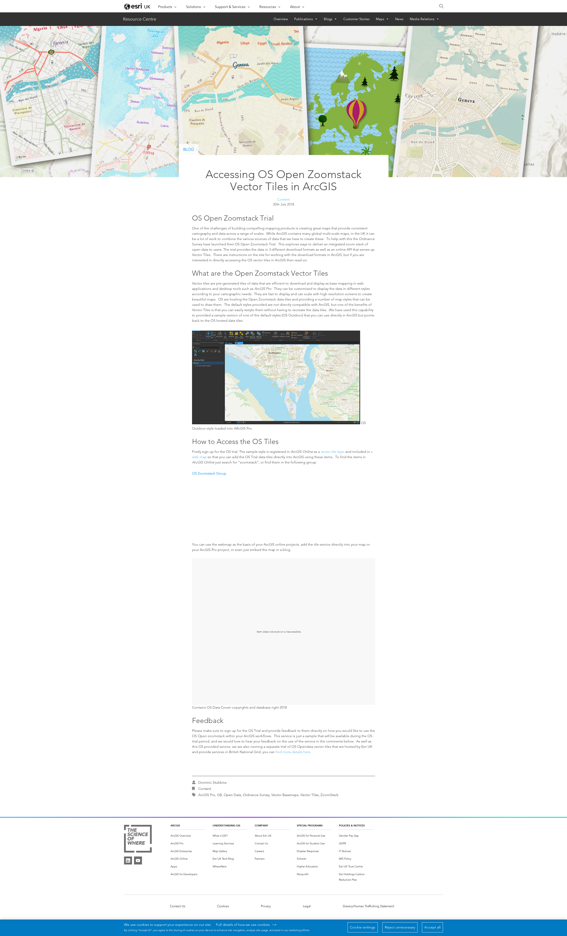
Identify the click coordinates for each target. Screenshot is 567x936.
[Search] (441, 6)
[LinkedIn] (128, 860)
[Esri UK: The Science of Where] (138, 839)
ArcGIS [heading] (175, 825)
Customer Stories (356, 19)
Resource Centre (139, 19)
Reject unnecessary (400, 927)
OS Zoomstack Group (209, 473)
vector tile (329, 452)
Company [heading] (261, 825)
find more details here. (293, 752)
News (399, 19)
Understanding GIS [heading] (226, 825)
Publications (303, 19)
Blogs (328, 19)
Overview (281, 19)
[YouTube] (138, 860)
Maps (380, 19)
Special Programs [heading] (310, 825)
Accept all (432, 927)
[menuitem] (188, 836)
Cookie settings (362, 927)
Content (283, 199)
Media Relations (422, 19)
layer (340, 452)
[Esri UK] (137, 6)
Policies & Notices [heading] (352, 825)
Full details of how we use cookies (243, 924)
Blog (188, 149)
